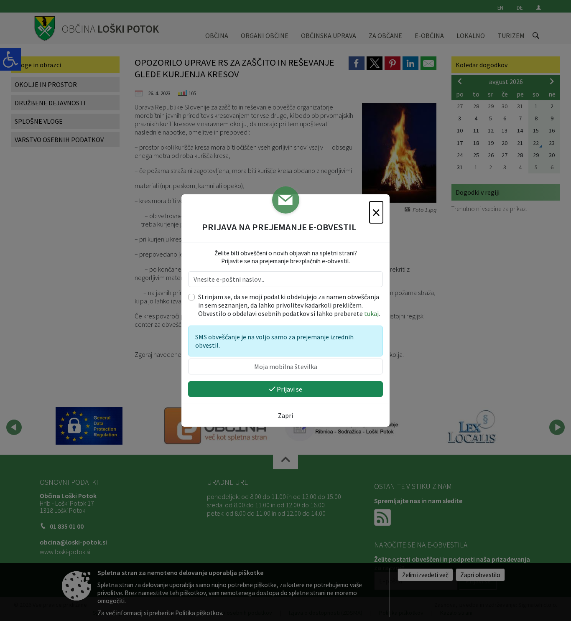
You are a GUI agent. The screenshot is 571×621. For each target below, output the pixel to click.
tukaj (371, 313)
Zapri (285, 415)
